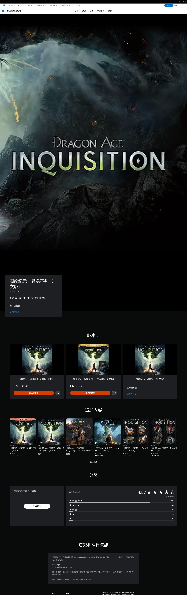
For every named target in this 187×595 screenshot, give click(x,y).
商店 (10, 5)
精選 (84, 11)
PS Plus (40, 5)
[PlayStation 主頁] (4, 5)
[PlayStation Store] (12, 10)
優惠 (91, 11)
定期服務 (100, 11)
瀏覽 (110, 11)
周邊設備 (52, 5)
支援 (77, 5)
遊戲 (28, 5)
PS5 (19, 5)
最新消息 (65, 5)
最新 (76, 11)
